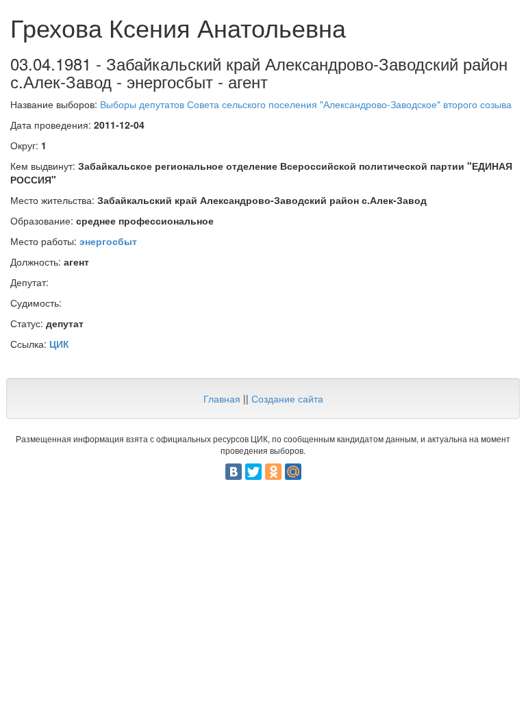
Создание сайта (287, 398)
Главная (221, 398)
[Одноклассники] (273, 471)
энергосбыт (108, 241)
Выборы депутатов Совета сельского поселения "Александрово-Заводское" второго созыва (306, 104)
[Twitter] (253, 471)
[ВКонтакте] (233, 471)
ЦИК (59, 343)
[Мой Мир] (293, 471)
